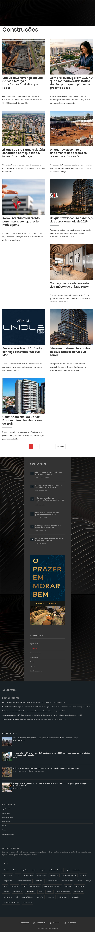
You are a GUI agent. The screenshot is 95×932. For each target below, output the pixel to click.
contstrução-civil (67, 881)
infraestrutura (17, 892)
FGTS (24, 886)
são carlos (40, 897)
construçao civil (53, 881)
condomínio (39, 881)
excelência (14, 886)
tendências (51, 897)
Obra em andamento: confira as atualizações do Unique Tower (70, 352)
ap (67, 870)
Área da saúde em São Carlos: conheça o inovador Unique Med (22, 352)
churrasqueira (28, 875)
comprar (83, 875)
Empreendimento (35, 653)
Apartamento (34, 644)
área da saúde (27, 902)
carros (18, 875)
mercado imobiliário (63, 892)
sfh (17, 897)
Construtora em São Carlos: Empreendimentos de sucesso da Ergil (22, 420)
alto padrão (24, 870)
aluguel (42, 870)
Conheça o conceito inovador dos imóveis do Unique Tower (70, 285)
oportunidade (78, 892)
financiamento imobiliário (52, 886)
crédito (79, 881)
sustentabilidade (27, 897)
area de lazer (8, 875)
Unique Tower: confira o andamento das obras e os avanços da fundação (68, 153)
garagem (68, 886)
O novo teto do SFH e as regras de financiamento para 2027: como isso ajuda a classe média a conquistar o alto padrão (39, 707)
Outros (32, 666)
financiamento (34, 657)
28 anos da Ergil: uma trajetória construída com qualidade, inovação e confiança (23, 153)
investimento (30, 892)
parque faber (8, 897)
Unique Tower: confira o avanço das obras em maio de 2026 (71, 219)
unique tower (63, 897)
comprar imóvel (9, 881)
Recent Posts (9, 733)
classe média (41, 875)
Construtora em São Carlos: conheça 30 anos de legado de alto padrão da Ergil (26, 702)
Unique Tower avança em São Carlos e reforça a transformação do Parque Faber (22, 83)
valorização (75, 897)
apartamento (76, 870)
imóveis (6, 892)
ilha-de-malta (79, 886)
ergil (5, 886)
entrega (88, 881)
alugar (34, 870)
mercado (49, 892)
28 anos (6, 870)
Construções (34, 648)
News (32, 662)
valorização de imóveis (11, 902)
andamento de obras (55, 870)
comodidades (54, 875)
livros (40, 892)
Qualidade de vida (36, 671)
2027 (14, 870)
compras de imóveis (24, 881)
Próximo (60, 446)
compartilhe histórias (69, 875)
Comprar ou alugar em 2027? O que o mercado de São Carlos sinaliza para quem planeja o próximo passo (71, 83)
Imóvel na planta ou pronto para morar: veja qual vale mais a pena (21, 221)
